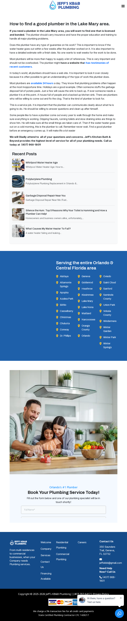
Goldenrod (87, 282)
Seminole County (108, 297)
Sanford (107, 288)
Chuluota (65, 323)
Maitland (86, 313)
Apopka (64, 292)
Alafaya (64, 276)
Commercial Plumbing (62, 556)
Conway (64, 329)
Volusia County (107, 313)
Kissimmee (88, 295)
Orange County (86, 327)
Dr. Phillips (65, 335)
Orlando (86, 335)
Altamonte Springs (65, 284)
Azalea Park (66, 298)
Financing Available (46, 576)
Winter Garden (107, 329)
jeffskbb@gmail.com (110, 562)
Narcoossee (88, 319)
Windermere (109, 321)
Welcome (46, 542)
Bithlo (63, 305)
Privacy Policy (101, 594)
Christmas (65, 317)
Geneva (86, 276)
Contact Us (45, 564)
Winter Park (109, 337)
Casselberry (66, 311)
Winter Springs (107, 345)
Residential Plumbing (62, 545)
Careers (82, 542)
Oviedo (107, 276)
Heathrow (87, 288)
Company (46, 548)
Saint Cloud (109, 282)
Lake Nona (87, 307)
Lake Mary (87, 301)
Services (45, 555)
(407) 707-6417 (81, 594)
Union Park (109, 305)
